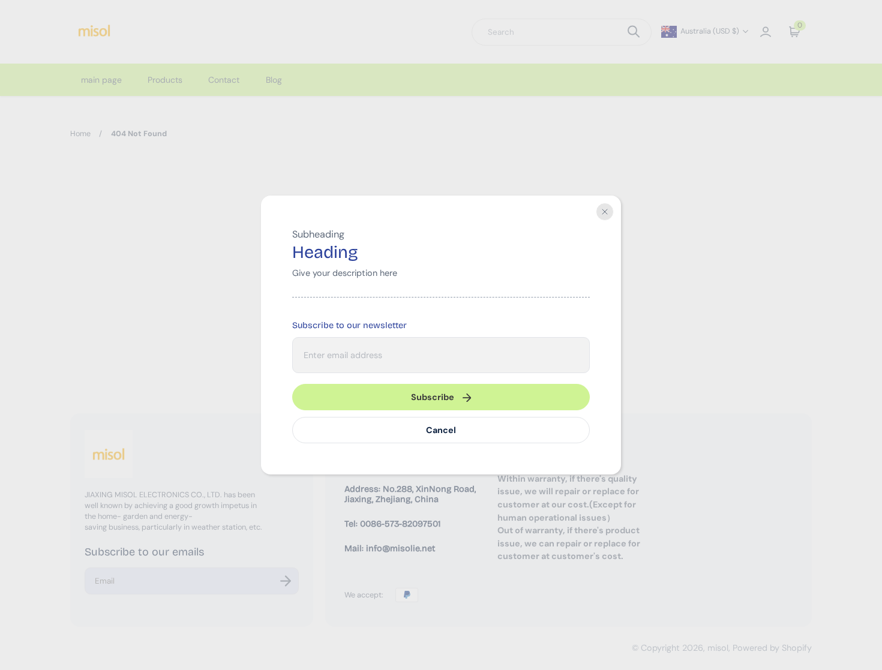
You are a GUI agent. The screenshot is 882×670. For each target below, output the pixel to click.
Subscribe (432, 397)
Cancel (441, 430)
